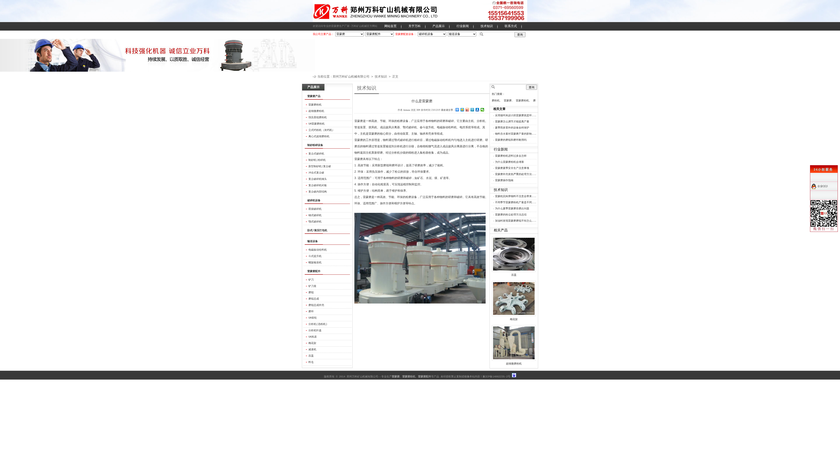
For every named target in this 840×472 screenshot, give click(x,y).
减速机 (312, 349)
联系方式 (511, 26)
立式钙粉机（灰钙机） (321, 130)
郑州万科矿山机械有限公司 (351, 76)
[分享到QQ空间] (462, 109)
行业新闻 (463, 26)
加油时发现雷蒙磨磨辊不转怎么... (515, 220)
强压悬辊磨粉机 (317, 117)
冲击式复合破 (316, 172)
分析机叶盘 (315, 330)
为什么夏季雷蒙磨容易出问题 (512, 208)
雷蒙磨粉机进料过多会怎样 (511, 156)
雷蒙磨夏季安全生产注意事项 (512, 168)
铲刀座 (312, 286)
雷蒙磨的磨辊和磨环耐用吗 (511, 140)
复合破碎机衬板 (317, 185)
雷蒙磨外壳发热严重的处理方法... (515, 174)
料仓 (311, 362)
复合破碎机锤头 (317, 179)
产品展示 (438, 26)
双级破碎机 (315, 209)
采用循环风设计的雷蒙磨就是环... (515, 115)
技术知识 (487, 26)
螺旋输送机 (315, 262)
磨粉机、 (497, 100)
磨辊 (311, 292)
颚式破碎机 (315, 221)
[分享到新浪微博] (467, 109)
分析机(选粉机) (317, 324)
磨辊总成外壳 (316, 305)
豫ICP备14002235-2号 (496, 376)
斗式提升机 (315, 256)
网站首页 (390, 26)
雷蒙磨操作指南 (504, 180)
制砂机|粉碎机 (317, 160)
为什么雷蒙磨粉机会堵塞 (509, 162)
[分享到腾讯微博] (472, 109)
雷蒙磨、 (509, 100)
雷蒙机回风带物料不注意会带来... (515, 196)
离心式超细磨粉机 (318, 136)
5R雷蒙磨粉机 (316, 123)
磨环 (311, 311)
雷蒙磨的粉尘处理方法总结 (511, 214)
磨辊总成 (313, 298)
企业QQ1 (822, 186)
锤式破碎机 (315, 215)
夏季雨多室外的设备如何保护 (512, 127)
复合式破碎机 (316, 153)
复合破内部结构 (317, 191)
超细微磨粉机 (316, 111)
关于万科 (414, 26)
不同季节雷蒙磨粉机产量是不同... (515, 202)
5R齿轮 (312, 317)
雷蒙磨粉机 (315, 104)
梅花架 (312, 343)
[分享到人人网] (477, 109)
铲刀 (311, 279)
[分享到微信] (482, 109)
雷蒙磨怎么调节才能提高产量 (512, 121)
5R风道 (312, 336)
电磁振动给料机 (317, 250)
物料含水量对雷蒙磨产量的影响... (515, 133)
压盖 (311, 355)
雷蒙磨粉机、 (524, 100)
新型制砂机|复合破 (319, 166)
